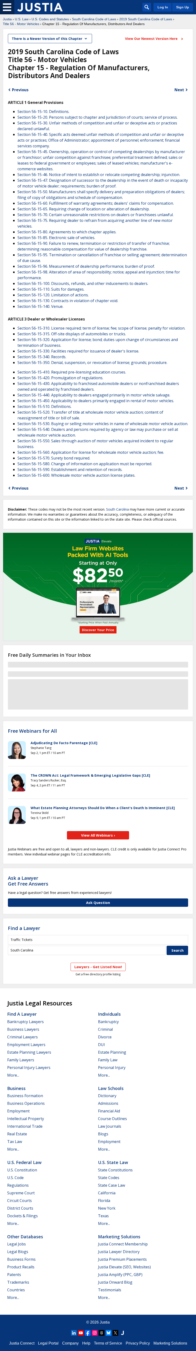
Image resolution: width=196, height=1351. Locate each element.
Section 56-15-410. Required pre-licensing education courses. (71, 372)
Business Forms (21, 1259)
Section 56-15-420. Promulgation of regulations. (60, 377)
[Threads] (101, 1333)
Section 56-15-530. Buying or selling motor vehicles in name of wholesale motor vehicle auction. (102, 423)
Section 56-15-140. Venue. (40, 306)
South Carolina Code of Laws (94, 19)
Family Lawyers (20, 1060)
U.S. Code (15, 1177)
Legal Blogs (17, 1251)
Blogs (103, 1134)
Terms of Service (108, 1343)
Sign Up (182, 7)
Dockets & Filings (22, 1215)
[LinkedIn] (74, 1333)
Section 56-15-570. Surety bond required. (53, 458)
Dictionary (107, 1095)
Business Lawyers (23, 1029)
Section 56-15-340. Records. (41, 356)
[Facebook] (88, 1333)
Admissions (108, 1103)
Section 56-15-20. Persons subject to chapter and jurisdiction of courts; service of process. (97, 117)
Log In (163, 7)
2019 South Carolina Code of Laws (145, 19)
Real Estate (17, 1134)
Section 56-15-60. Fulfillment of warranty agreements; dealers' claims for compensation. (95, 203)
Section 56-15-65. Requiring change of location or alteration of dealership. (83, 209)
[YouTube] (81, 1333)
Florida (104, 1200)
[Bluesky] (108, 1333)
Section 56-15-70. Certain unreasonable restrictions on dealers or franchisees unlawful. (95, 214)
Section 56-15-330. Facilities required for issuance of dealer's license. (78, 351)
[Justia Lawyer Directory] (122, 1333)
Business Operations (26, 1103)
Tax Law (14, 1141)
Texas (103, 1215)
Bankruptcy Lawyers (25, 1021)
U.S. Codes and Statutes (50, 19)
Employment (18, 1111)
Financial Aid (109, 1111)
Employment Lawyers (26, 1044)
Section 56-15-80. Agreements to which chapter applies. (66, 232)
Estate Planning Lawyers (29, 1052)
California (106, 1193)
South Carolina (117, 509)
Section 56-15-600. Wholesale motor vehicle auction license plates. (76, 475)
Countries (16, 1289)
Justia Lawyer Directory (119, 1251)
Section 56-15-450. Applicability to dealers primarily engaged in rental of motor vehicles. (95, 400)
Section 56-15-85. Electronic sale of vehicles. (56, 237)
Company (70, 1343)
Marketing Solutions (119, 1236)
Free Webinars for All (32, 731)
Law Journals (109, 1126)
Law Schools (111, 1088)
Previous (20, 89)
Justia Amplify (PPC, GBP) (120, 1274)
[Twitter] (115, 1333)
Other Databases (25, 1236)
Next (179, 89)
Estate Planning (112, 1052)
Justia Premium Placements (122, 1259)
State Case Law (111, 1185)
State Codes (108, 1177)
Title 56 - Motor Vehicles (21, 24)
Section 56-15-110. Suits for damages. (50, 289)
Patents (14, 1274)
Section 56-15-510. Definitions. (44, 406)
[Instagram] (95, 1333)
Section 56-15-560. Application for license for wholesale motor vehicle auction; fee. (90, 452)
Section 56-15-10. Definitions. (43, 111)
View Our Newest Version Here (152, 38)
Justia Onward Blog (115, 1282)
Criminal (105, 1029)
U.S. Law (21, 19)
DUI (101, 1044)
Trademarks (18, 1282)
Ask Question (98, 902)
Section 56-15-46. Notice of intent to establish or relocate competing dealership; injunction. (98, 174)
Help (86, 1343)
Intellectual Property (25, 1118)
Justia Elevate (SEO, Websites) (124, 1267)
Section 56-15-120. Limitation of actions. (53, 295)
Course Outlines (112, 1118)
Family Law (107, 1060)
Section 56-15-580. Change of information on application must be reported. (84, 463)
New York (106, 1208)
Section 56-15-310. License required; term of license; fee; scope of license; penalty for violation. (101, 328)
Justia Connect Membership (123, 1244)
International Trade (25, 1126)
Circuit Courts (19, 1200)
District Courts (20, 1208)
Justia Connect (21, 1343)
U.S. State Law (113, 1162)
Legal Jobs (16, 1244)
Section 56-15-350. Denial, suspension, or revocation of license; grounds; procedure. (92, 362)
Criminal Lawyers (22, 1037)
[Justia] (40, 7)
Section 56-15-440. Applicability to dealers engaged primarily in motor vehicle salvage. (93, 395)
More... (13, 1075)
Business (16, 1088)
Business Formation (25, 1095)
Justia (7, 19)
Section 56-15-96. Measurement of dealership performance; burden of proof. (86, 266)
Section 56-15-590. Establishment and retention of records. (69, 469)
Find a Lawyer (24, 928)
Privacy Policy (138, 1343)
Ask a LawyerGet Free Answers (28, 881)
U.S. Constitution (22, 1170)
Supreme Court (21, 1193)
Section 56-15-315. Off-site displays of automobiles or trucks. (71, 333)
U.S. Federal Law (24, 1162)
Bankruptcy (108, 1021)
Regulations (18, 1185)
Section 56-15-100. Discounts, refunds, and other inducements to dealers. (82, 283)
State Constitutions (115, 1170)
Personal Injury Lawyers (28, 1067)
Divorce (105, 1037)
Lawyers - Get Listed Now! (98, 966)
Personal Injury (111, 1067)
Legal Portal (48, 1343)
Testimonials (109, 1289)
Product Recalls (20, 1267)
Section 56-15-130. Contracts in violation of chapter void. (67, 300)
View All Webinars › (98, 835)
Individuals (109, 1014)
